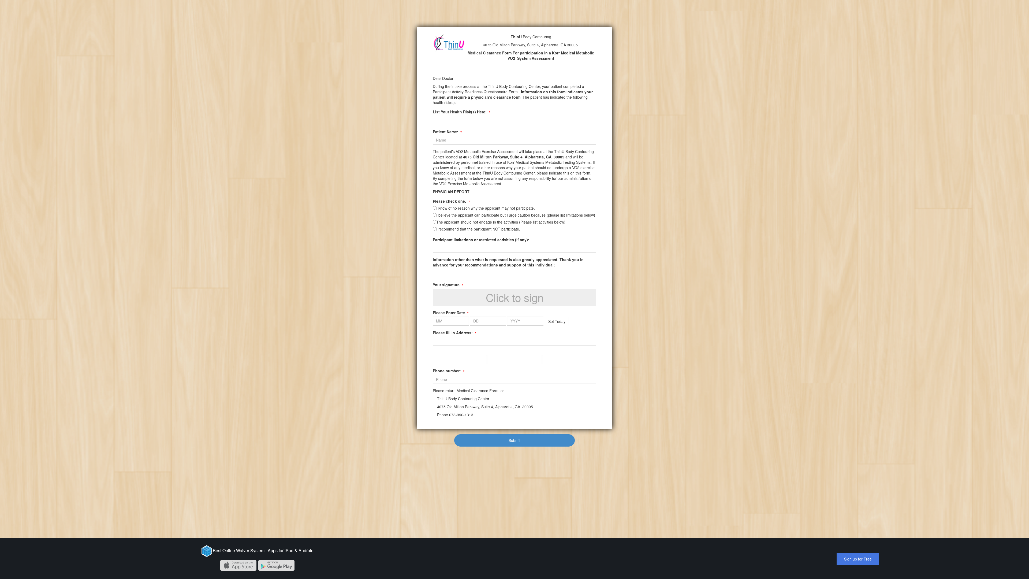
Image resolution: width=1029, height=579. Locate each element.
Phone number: (448, 370)
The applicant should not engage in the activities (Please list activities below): (501, 222)
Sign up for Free (858, 559)
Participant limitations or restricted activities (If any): (481, 239)
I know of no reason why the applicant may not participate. (485, 208)
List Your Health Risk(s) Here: (461, 111)
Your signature (448, 284)
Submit (514, 440)
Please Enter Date (450, 312)
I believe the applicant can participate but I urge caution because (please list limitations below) (515, 215)
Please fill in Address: (454, 332)
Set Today (556, 321)
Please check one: (451, 201)
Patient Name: (447, 131)
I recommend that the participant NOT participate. (478, 229)
